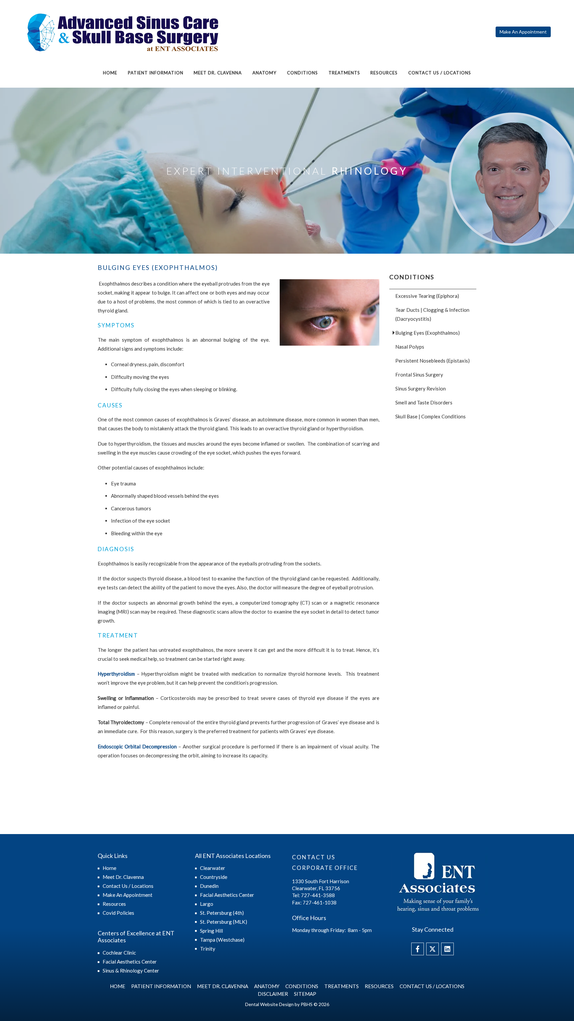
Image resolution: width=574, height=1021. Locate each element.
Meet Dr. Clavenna (218, 72)
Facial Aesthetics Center (130, 962)
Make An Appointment (127, 895)
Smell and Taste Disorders (423, 402)
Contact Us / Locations (439, 72)
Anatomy (264, 72)
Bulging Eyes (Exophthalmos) (427, 333)
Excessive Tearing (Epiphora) (427, 296)
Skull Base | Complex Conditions (430, 416)
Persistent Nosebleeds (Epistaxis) (432, 361)
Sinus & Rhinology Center (131, 971)
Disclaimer (273, 994)
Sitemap (305, 994)
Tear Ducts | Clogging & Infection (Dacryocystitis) (432, 314)
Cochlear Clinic (119, 953)
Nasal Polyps (409, 347)
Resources (384, 72)
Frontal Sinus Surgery (419, 375)
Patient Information (155, 72)
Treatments (344, 72)
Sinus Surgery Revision (420, 388)
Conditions (302, 72)
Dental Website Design (269, 1004)
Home (110, 72)
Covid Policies (118, 913)
